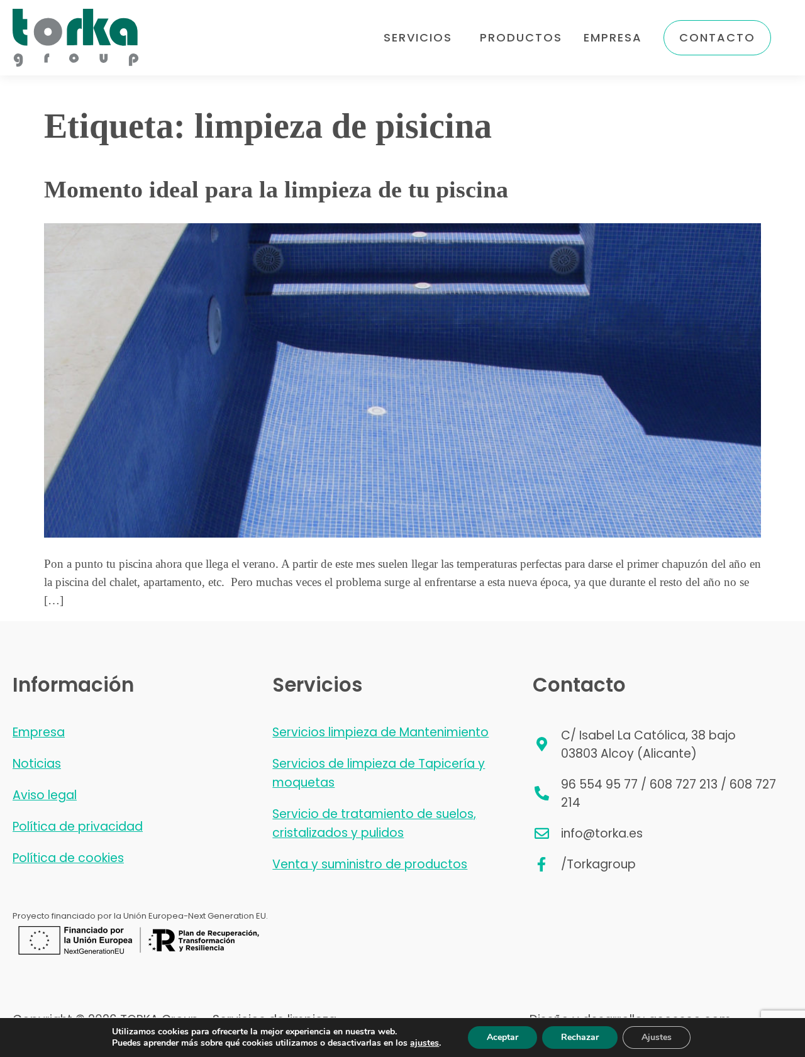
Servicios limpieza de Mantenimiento (380, 732)
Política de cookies (68, 857)
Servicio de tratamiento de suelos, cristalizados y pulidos (374, 823)
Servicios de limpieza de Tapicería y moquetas (378, 773)
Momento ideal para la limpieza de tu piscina (276, 189)
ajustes (424, 1043)
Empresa (613, 37)
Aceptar (502, 1037)
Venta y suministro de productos (369, 864)
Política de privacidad (78, 826)
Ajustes (656, 1037)
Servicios (418, 37)
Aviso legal (45, 795)
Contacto (717, 37)
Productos (521, 37)
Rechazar (580, 1037)
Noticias (37, 763)
